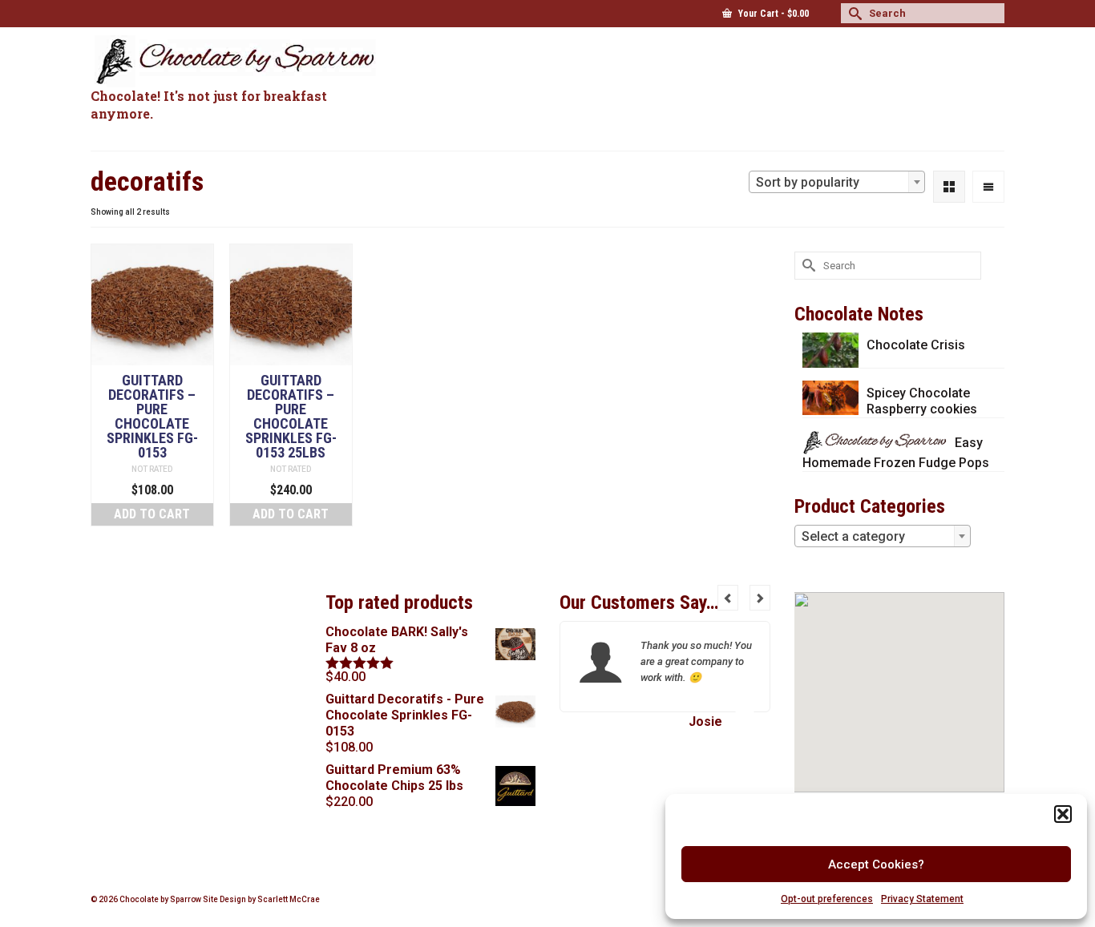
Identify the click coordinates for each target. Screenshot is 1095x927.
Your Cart (772, 13)
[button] (1063, 814)
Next (760, 598)
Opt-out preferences (827, 899)
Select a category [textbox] (853, 536)
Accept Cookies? (876, 864)
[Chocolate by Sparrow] (235, 61)
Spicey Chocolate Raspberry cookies (922, 401)
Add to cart (152, 514)
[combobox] (837, 182)
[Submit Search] (853, 13)
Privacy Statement (922, 899)
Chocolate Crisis (916, 345)
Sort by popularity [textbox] (807, 182)
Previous (727, 598)
